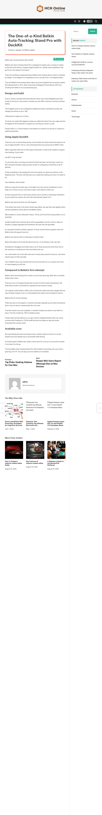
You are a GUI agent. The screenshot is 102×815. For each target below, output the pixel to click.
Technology (76, 117)
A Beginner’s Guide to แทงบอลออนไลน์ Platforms (55, 463)
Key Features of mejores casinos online (34, 462)
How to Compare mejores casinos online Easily (13, 463)
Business (75, 94)
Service (74, 100)
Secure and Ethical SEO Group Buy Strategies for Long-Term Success (14, 423)
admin (32, 50)
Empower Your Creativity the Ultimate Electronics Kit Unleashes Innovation (34, 424)
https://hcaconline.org (28, 385)
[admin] (15, 384)
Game (74, 111)
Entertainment (76, 105)
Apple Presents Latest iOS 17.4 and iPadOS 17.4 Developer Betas (55, 423)
